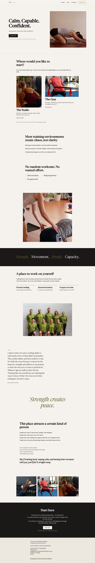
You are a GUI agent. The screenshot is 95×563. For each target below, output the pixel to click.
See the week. (47, 545)
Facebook (38, 552)
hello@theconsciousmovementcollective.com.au (41, 551)
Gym (68, 2)
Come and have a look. (41, 122)
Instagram (32, 552)
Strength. (22, 257)
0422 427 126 (33, 549)
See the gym (48, 107)
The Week (73, 2)
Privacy (32, 554)
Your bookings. (42, 548)
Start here (82, 2)
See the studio (20, 117)
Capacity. (72, 257)
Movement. (40, 257)
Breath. (57, 257)
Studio (63, 2)
